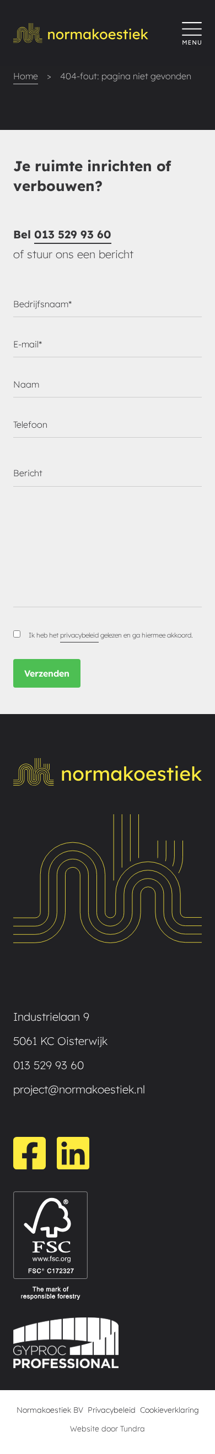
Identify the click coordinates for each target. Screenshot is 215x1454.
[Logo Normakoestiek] (97, 33)
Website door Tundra (107, 1429)
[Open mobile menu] (192, 33)
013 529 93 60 (72, 234)
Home (25, 75)
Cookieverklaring (169, 1410)
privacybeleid (79, 635)
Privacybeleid (112, 1410)
